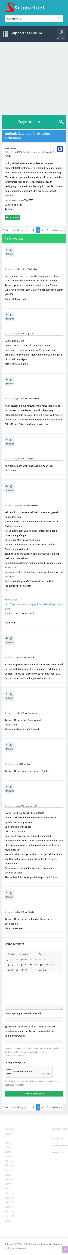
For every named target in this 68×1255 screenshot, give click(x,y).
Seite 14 (9, 1207)
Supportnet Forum (26, 33)
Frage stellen (29, 122)
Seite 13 (9, 1202)
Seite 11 (9, 1193)
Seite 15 (9, 1211)
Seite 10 (9, 1188)
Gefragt (8, 152)
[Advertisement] (34, 78)
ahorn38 (41, 152)
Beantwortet (9, 269)
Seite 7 (8, 1174)
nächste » (57, 230)
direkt (8, 1220)
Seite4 (9, 1161)
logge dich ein (15, 1081)
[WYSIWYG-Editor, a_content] (34, 989)
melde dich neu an (34, 1081)
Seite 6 (8, 1170)
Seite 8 (8, 1179)
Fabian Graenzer (54, 1244)
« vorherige (18, 230)
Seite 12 (9, 1197)
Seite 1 (10, 1147)
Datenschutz (58, 1152)
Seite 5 (8, 1165)
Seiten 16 (9, 1216)
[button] (14, 954)
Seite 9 (8, 1184)
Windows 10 (28, 152)
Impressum (58, 1138)
